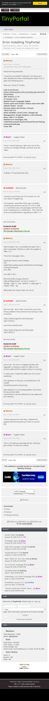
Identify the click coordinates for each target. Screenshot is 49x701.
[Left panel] (41, 34)
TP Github (7, 512)
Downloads (8, 506)
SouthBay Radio (11, 570)
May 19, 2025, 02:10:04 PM (11, 64)
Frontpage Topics (11, 541)
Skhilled (30, 582)
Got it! (40, 3)
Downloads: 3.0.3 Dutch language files (20, 576)
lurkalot (9, 187)
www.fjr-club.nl (31, 157)
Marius (9, 60)
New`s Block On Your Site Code (17, 559)
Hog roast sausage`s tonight (16, 547)
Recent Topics (10, 535)
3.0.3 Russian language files (16, 565)
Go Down (5, 54)
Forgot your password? (24, 619)
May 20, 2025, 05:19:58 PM (11, 192)
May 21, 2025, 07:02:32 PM (11, 360)
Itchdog (23, 570)
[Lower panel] (43, 34)
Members (10, 631)
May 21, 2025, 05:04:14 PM (11, 242)
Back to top (24, 664)
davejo (21, 535)
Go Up (4, 460)
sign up (37, 601)
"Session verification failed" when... (19, 588)
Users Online (11, 652)
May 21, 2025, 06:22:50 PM (11, 304)
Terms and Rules (27, 681)
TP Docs (6, 509)
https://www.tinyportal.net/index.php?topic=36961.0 (18, 331)
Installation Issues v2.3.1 (15, 582)
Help (19, 681)
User (5, 596)
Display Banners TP (12, 553)
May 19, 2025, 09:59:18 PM (11, 141)
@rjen (23, 541)
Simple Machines (30, 684)
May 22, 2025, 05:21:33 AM (11, 438)
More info (19, 4)
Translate (31, 493)
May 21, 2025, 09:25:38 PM (11, 414)
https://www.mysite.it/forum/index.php (20, 92)
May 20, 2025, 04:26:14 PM (11, 168)
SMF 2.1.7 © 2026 (19, 684)
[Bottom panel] (45, 34)
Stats (5, 625)
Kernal (32, 547)
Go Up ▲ (36, 681)
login (30, 601)
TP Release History (10, 515)
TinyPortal (13, 681)
